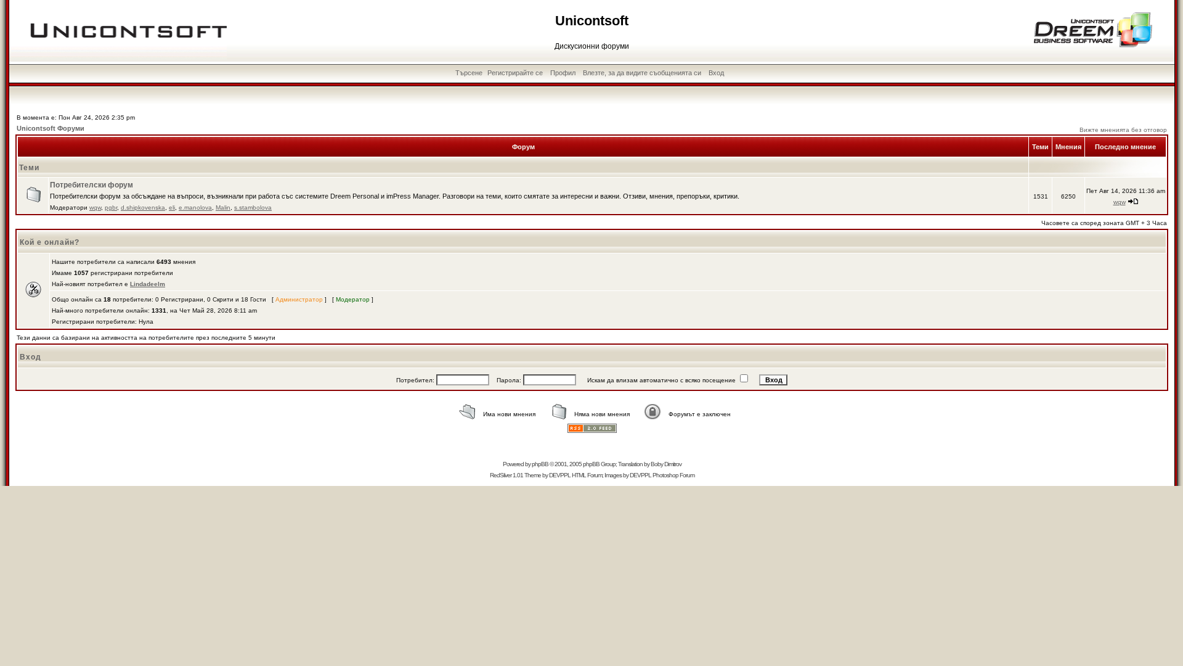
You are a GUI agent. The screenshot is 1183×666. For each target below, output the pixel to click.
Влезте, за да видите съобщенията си (642, 72)
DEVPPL (560, 475)
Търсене (468, 72)
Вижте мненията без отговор (1123, 129)
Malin (223, 207)
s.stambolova (253, 207)
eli (172, 207)
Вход (716, 72)
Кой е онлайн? (49, 242)
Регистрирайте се (515, 72)
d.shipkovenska (143, 207)
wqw (95, 207)
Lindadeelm (147, 284)
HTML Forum (587, 475)
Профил (562, 72)
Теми (29, 167)
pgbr (111, 207)
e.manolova (195, 207)
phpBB (540, 464)
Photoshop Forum (673, 475)
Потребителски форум (91, 185)
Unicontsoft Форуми (50, 128)
